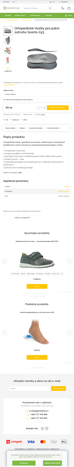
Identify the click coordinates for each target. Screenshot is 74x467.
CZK (53, 2)
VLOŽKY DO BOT (63, 191)
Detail (37, 286)
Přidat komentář (22, 218)
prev (4, 261)
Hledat (50, 8)
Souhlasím (24, 463)
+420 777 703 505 (38, 418)
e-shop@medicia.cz (39, 411)
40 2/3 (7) (55, 274)
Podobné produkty (53, 128)
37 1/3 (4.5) (15, 274)
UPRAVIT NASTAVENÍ (52, 463)
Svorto (43, 114)
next (70, 261)
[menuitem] (8, 15)
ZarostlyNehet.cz (20, 449)
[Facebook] (42, 428)
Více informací (9, 85)
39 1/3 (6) (39, 274)
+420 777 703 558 (63, 8)
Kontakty (6, 2)
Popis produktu (10, 128)
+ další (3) (8, 71)
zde (51, 457)
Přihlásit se (58, 388)
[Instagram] (46, 428)
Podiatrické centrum (43, 449)
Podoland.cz (31, 449)
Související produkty (36, 128)
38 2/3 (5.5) (31, 274)
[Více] (69, 15)
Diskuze (22, 128)
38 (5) (23, 274)
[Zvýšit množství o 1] (44, 107)
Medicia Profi (55, 449)
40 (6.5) (47, 274)
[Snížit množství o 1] (38, 107)
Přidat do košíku (57, 108)
